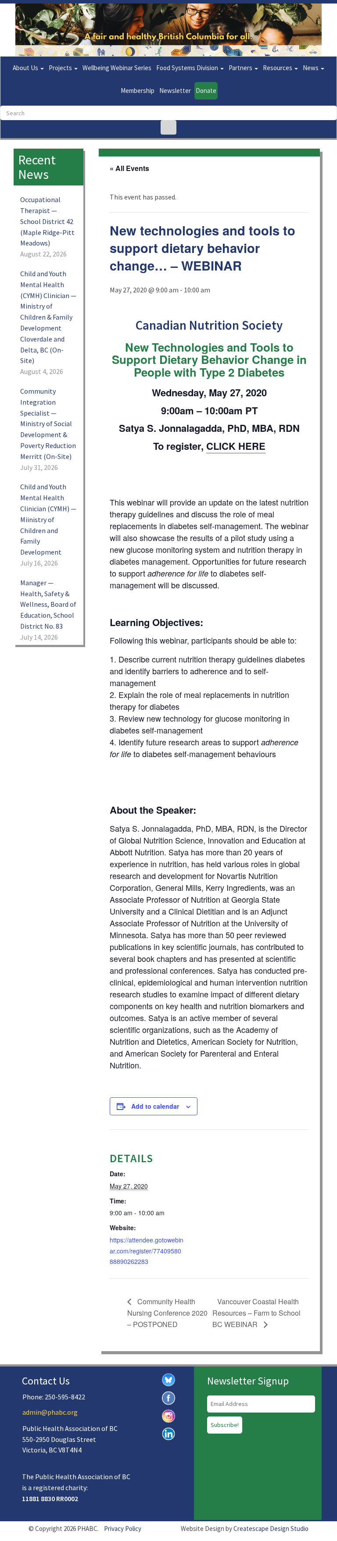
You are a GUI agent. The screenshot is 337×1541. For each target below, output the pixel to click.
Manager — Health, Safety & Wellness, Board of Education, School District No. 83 (48, 604)
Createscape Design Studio (270, 1528)
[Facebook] (168, 1397)
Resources (278, 68)
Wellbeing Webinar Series (116, 68)
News (311, 68)
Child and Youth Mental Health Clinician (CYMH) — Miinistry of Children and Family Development (48, 519)
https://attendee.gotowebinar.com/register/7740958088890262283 (146, 1250)
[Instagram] (168, 1415)
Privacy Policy (122, 1528)
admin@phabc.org (50, 1412)
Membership (137, 90)
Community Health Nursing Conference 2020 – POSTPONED (167, 1312)
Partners (241, 68)
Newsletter (175, 90)
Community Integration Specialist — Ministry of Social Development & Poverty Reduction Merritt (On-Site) (48, 424)
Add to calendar (155, 1106)
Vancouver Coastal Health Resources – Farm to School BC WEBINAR (256, 1312)
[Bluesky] (168, 1378)
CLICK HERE (235, 446)
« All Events (129, 168)
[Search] (168, 127)
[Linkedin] (168, 1432)
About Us (26, 68)
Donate (206, 90)
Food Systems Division (187, 68)
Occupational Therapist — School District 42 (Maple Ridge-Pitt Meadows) (47, 221)
